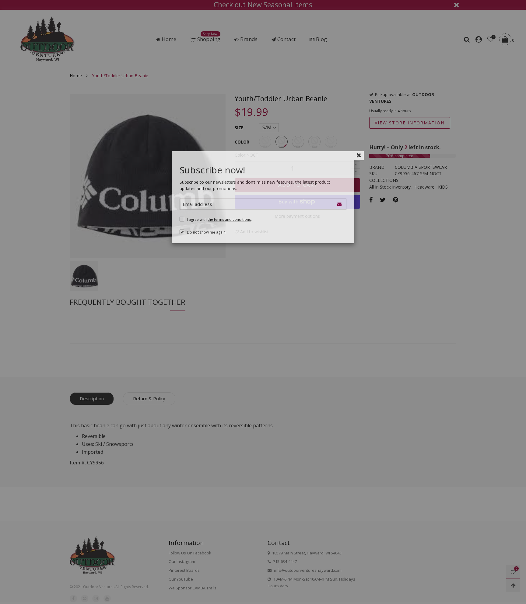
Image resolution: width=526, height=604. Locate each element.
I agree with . (219, 229)
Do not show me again (206, 242)
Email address (197, 214)
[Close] (359, 166)
